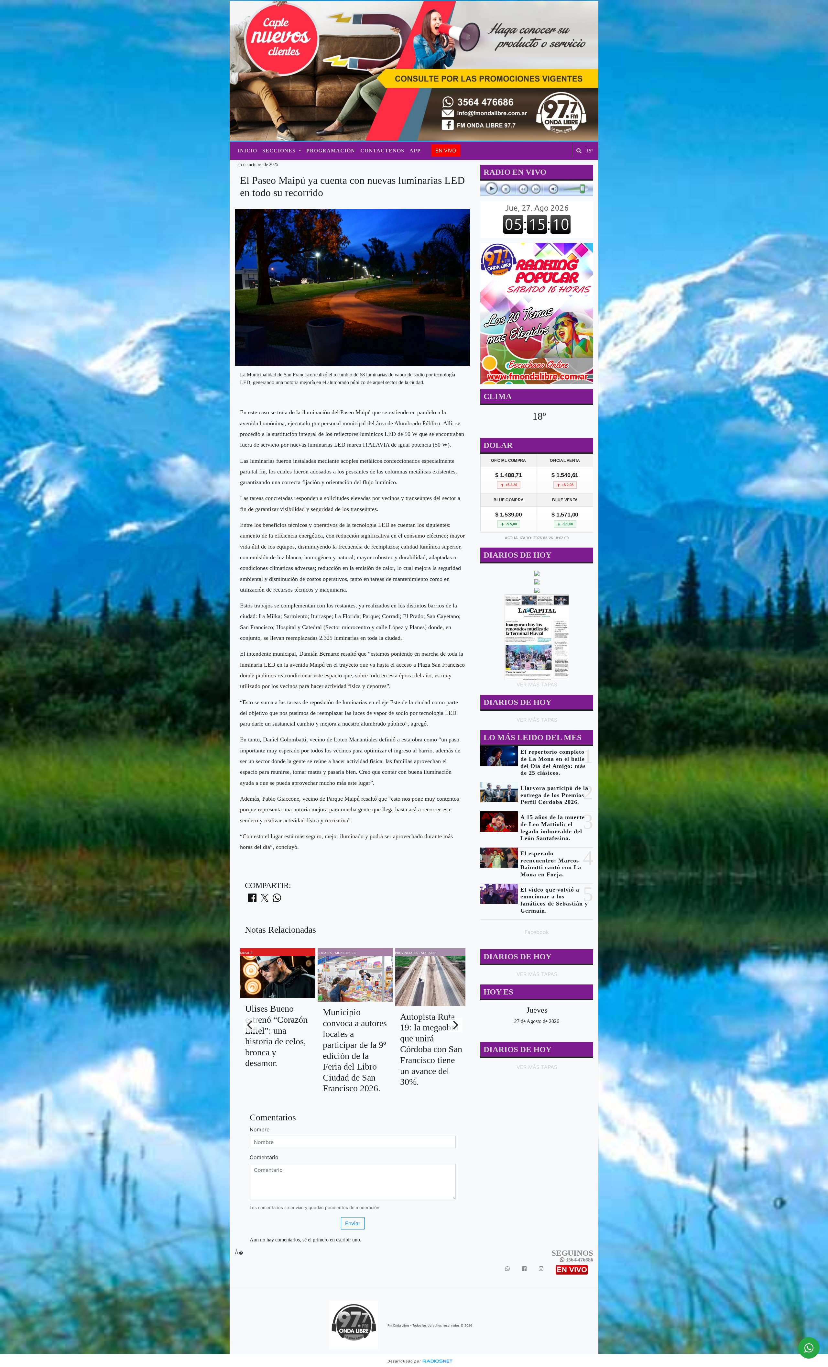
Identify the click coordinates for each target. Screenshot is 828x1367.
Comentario (264, 1157)
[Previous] (250, 1025)
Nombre (259, 1129)
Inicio (247, 150)
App (415, 150)
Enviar (352, 1223)
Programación (330, 150)
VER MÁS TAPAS (536, 684)
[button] (579, 151)
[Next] (455, 1025)
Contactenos (382, 150)
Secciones (279, 150)
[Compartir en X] (264, 899)
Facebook (537, 932)
